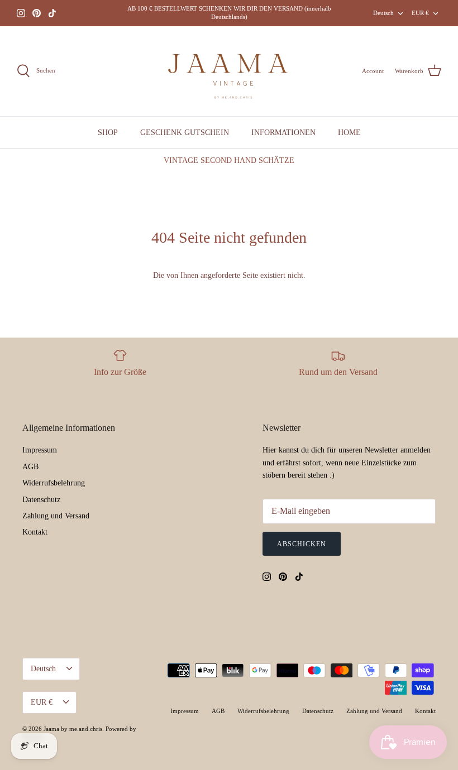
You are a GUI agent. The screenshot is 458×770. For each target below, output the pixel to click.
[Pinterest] (36, 13)
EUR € (420, 12)
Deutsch (383, 12)
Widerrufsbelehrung (53, 483)
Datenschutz (41, 499)
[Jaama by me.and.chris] (229, 71)
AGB (30, 467)
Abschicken (301, 544)
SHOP (108, 132)
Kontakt (34, 532)
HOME (349, 132)
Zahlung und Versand (55, 516)
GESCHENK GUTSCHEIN (184, 132)
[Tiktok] (52, 13)
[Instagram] (21, 13)
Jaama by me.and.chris (73, 728)
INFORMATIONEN (283, 132)
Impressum (39, 450)
